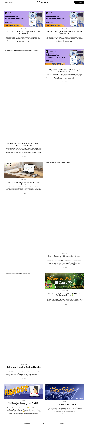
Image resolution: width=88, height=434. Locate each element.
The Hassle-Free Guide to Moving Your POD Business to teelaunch (24, 404)
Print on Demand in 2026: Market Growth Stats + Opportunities (64, 257)
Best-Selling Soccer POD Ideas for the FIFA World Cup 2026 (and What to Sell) (23, 144)
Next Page (62, 423)
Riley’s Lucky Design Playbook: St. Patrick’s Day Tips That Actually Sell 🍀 (64, 294)
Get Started (79, 2)
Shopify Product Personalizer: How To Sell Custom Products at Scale (64, 32)
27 (47, 423)
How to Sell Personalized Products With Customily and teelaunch (23, 32)
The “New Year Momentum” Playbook (64, 404)
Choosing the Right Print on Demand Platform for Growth (23, 183)
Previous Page (26, 423)
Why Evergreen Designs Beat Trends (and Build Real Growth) (23, 368)
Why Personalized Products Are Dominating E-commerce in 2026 (64, 70)
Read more (23, 43)
